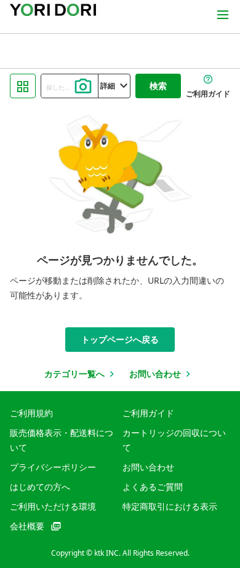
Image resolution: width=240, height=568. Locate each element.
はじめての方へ (40, 486)
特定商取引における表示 (169, 506)
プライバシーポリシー (53, 467)
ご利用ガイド (148, 413)
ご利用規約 (31, 413)
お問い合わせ (148, 467)
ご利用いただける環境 (53, 506)
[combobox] (69, 86)
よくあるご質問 (152, 486)
